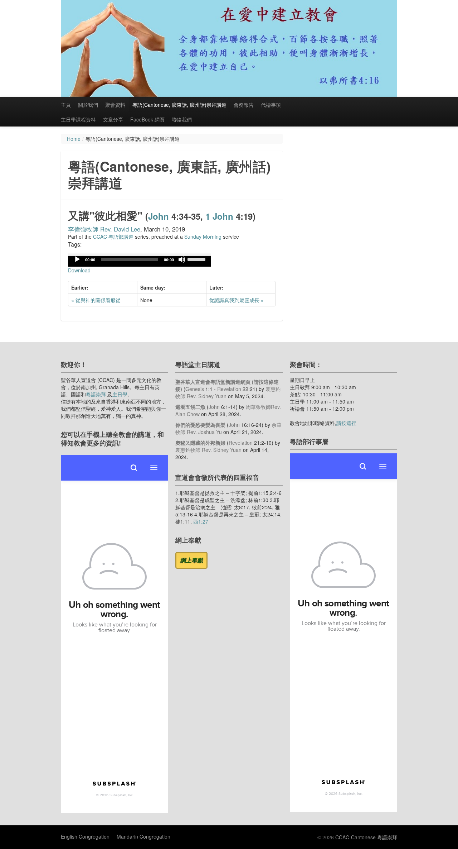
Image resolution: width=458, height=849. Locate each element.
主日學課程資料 (78, 119)
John (158, 216)
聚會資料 (115, 104)
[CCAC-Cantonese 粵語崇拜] (229, 48)
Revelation (229, 388)
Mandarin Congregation (143, 836)
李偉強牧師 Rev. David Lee (104, 229)
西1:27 (200, 521)
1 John (219, 216)
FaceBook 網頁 (147, 119)
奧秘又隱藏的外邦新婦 (200, 442)
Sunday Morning (202, 236)
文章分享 (113, 119)
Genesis (194, 388)
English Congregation (85, 836)
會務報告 (244, 104)
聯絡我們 (182, 119)
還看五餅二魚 (190, 406)
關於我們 (88, 104)
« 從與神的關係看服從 (96, 300)
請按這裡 (346, 422)
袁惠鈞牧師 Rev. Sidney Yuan (208, 449)
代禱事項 (271, 104)
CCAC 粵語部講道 (113, 236)
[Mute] (181, 259)
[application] (139, 261)
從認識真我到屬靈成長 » (236, 300)
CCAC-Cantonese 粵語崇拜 (366, 837)
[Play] (77, 259)
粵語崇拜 (96, 394)
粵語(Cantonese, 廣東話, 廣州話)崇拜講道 (179, 104)
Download (79, 270)
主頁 (66, 104)
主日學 (119, 394)
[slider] (197, 258)
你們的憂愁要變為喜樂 (200, 424)
